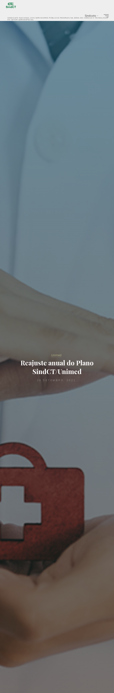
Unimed (56, 355)
